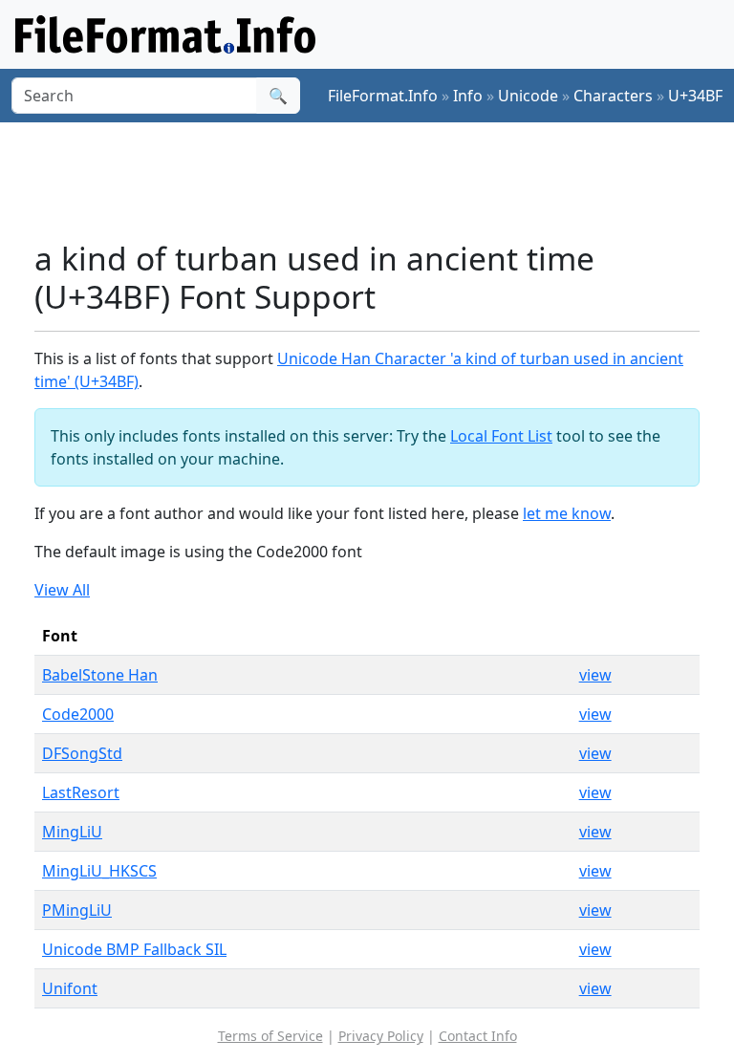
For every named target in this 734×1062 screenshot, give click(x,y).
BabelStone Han (100, 674)
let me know (567, 513)
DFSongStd (82, 753)
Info (468, 95)
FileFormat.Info (383, 95)
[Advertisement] (382, 181)
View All (62, 589)
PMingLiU (77, 910)
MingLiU (72, 831)
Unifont (69, 988)
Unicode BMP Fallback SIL (134, 949)
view (595, 674)
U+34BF (695, 95)
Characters (613, 95)
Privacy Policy (380, 1036)
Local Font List (501, 435)
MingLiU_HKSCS (99, 870)
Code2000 (78, 714)
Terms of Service (270, 1036)
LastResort (80, 792)
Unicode (528, 95)
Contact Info (478, 1036)
